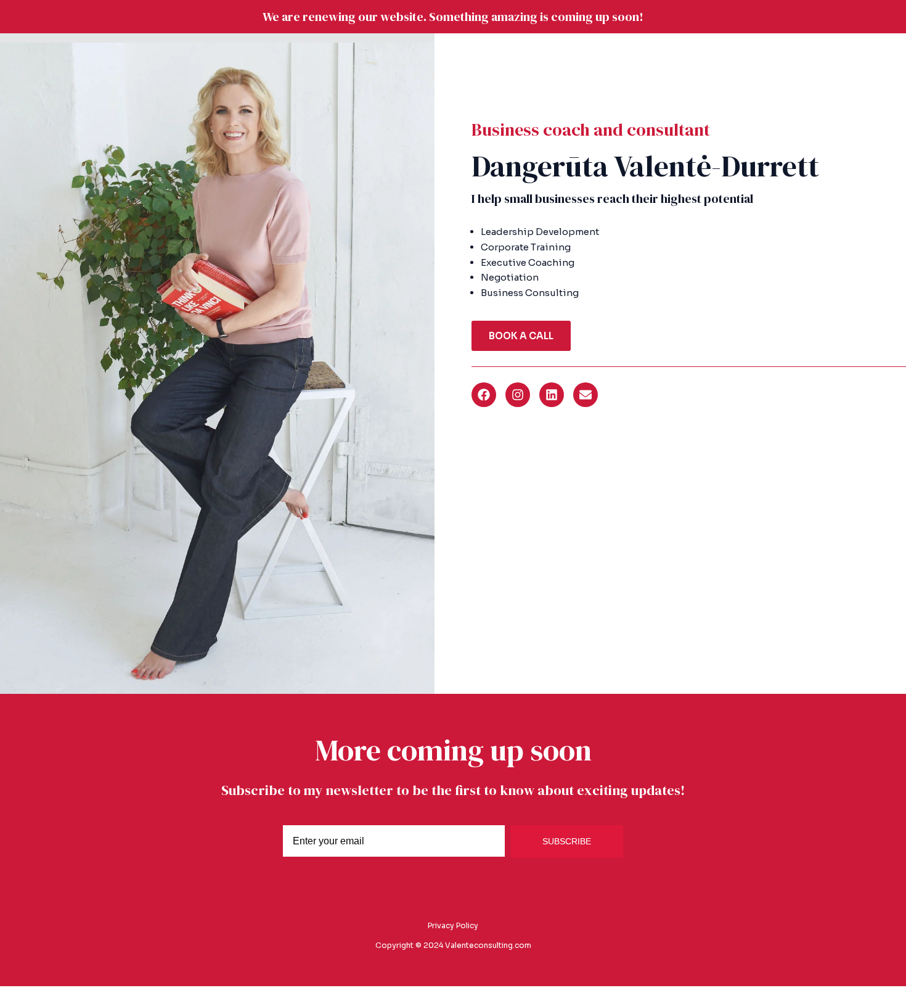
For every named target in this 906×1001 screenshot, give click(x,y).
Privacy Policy (453, 925)
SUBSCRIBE (566, 841)
